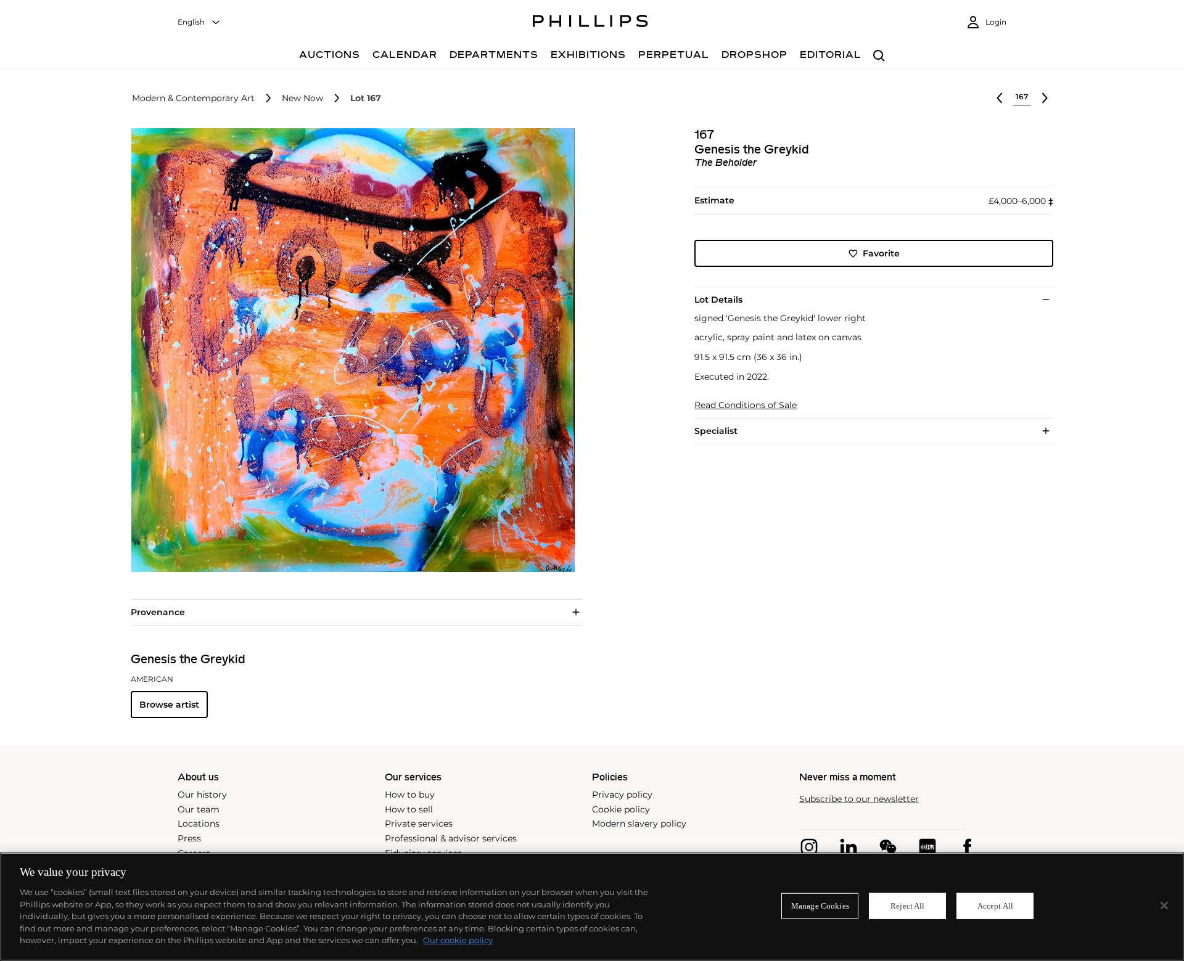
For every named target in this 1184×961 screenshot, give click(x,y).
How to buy (410, 794)
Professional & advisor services (451, 838)
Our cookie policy (458, 940)
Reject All (907, 905)
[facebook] (967, 847)
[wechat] (888, 847)
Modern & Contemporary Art (193, 98)
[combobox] (199, 22)
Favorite (881, 253)
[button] (349, 350)
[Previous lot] (999, 98)
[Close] (1164, 905)
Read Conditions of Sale (745, 405)
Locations (199, 823)
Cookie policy (621, 809)
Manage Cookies (820, 905)
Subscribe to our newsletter (859, 799)
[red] (927, 847)
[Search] (879, 56)
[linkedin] (848, 847)
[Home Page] (590, 23)
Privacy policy (622, 794)
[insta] (809, 847)
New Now (302, 98)
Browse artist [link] (169, 704)
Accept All (995, 905)
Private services (419, 823)
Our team (199, 809)
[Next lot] (1044, 98)
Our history (202, 794)
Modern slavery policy (639, 823)
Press (189, 838)
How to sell (409, 809)
